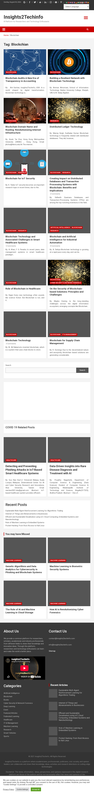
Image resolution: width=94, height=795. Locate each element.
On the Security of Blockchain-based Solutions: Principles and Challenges (66, 291)
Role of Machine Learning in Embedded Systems (25, 522)
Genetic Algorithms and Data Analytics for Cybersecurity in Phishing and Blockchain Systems (24, 569)
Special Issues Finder (71, 71)
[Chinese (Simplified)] (69, 2)
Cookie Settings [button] (22, 789)
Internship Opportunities (71, 40)
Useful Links (70, 33)
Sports (6, 736)
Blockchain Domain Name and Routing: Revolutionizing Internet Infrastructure (23, 129)
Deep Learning (9, 706)
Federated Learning (11, 716)
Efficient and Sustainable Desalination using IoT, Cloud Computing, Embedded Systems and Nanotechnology (74, 716)
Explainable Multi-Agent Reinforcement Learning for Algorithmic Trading (34, 511)
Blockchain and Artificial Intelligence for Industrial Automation (63, 239)
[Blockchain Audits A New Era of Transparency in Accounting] (25, 62)
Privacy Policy (8, 789)
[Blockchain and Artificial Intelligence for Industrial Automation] (69, 220)
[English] (72, 2)
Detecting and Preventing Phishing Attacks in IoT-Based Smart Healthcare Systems (24, 470)
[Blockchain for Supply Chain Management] (69, 324)
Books (6, 700)
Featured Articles (70, 25)
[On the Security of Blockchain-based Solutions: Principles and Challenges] (69, 272)
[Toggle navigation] (4, 29)
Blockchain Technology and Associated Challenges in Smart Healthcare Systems (23, 239)
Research (54, 121)
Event (6, 710)
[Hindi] (78, 2)
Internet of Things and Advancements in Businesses (27, 514)
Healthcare (11, 460)
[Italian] (80, 2)
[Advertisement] (47, 401)
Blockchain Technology (18, 340)
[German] (76, 2)
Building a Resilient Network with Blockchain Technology (67, 80)
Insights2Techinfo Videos (70, 55)
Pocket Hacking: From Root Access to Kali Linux (25, 525)
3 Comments (11, 344)
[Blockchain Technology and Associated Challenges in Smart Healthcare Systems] (25, 220)
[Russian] (86, 2)
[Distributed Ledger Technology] (69, 110)
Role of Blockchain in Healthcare (23, 288)
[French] (74, 2)
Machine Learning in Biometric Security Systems (66, 568)
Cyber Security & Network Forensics (65, 283)
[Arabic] (67, 2)
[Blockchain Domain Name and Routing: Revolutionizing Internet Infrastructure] (25, 110)
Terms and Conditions (70, 63)
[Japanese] (82, 2)
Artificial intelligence (60, 227)
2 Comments (55, 194)
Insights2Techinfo (23, 17)
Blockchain (11, 72)
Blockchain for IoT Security (20, 178)
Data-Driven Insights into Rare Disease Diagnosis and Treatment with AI (68, 470)
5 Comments (11, 246)
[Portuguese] (84, 2)
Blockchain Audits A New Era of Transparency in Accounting (22, 80)
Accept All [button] (36, 789)
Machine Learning (13, 560)
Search (8, 365)
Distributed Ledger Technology (66, 126)
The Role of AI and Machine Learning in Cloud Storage (20, 611)
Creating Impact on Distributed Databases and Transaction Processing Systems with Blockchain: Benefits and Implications (66, 184)
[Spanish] (88, 2)
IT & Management (69, 334)
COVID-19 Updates (71, 48)
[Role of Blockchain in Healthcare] (25, 272)
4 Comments (55, 246)
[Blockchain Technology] (25, 324)
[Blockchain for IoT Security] (25, 162)
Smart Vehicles (10, 733)
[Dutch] (70, 2)
